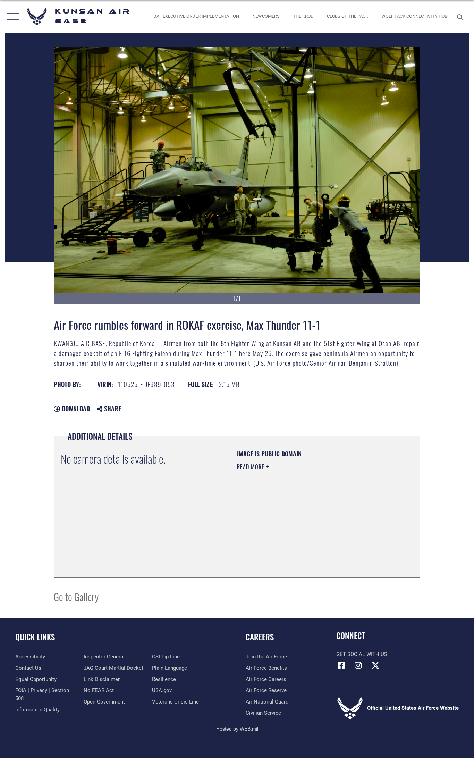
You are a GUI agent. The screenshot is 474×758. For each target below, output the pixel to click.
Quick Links (35, 637)
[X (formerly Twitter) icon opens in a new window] (375, 665)
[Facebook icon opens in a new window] (341, 665)
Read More (251, 467)
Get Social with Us (361, 654)
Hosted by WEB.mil (237, 729)
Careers (260, 637)
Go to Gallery (76, 596)
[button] (11, 16)
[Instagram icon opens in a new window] (358, 665)
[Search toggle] (461, 16)
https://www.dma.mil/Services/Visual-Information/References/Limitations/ (318, 520)
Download (75, 408)
